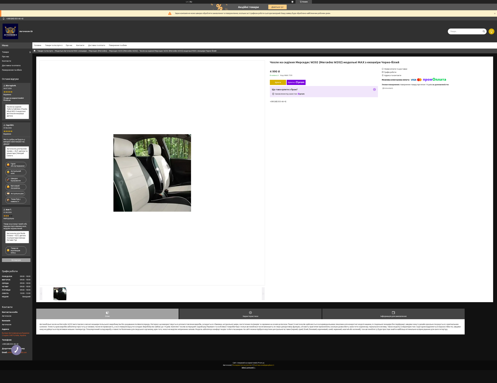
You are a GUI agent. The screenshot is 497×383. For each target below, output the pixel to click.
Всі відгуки (16, 260)
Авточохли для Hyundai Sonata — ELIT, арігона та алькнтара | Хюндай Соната (17, 152)
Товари (5, 52)
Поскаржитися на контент (242, 365)
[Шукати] (484, 31)
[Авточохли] (10, 31)
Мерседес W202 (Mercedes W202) (123, 51)
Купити (278, 82)
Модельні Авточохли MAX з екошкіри (71, 51)
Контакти (80, 45)
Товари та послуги (53, 45)
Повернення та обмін (118, 45)
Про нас (69, 45)
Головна (37, 45)
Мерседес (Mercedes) (98, 51)
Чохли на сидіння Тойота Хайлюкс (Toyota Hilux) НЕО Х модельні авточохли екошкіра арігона (17, 111)
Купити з (291, 82)
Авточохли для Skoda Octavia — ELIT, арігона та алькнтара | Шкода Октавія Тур (16, 236)
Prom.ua (261, 363)
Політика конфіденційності (264, 365)
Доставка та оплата (96, 45)
